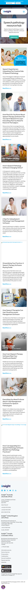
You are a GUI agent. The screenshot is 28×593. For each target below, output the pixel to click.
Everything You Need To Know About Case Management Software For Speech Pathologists (13, 402)
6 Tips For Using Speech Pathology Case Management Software (13, 221)
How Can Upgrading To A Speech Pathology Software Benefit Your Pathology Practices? (13, 449)
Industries (3, 562)
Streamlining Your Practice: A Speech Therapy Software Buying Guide (13, 265)
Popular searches (5, 560)
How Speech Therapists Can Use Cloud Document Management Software (13, 312)
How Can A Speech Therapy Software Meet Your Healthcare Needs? (13, 356)
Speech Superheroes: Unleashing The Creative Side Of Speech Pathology (13, 71)
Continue (18, 3)
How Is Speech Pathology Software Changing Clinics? (13, 167)
